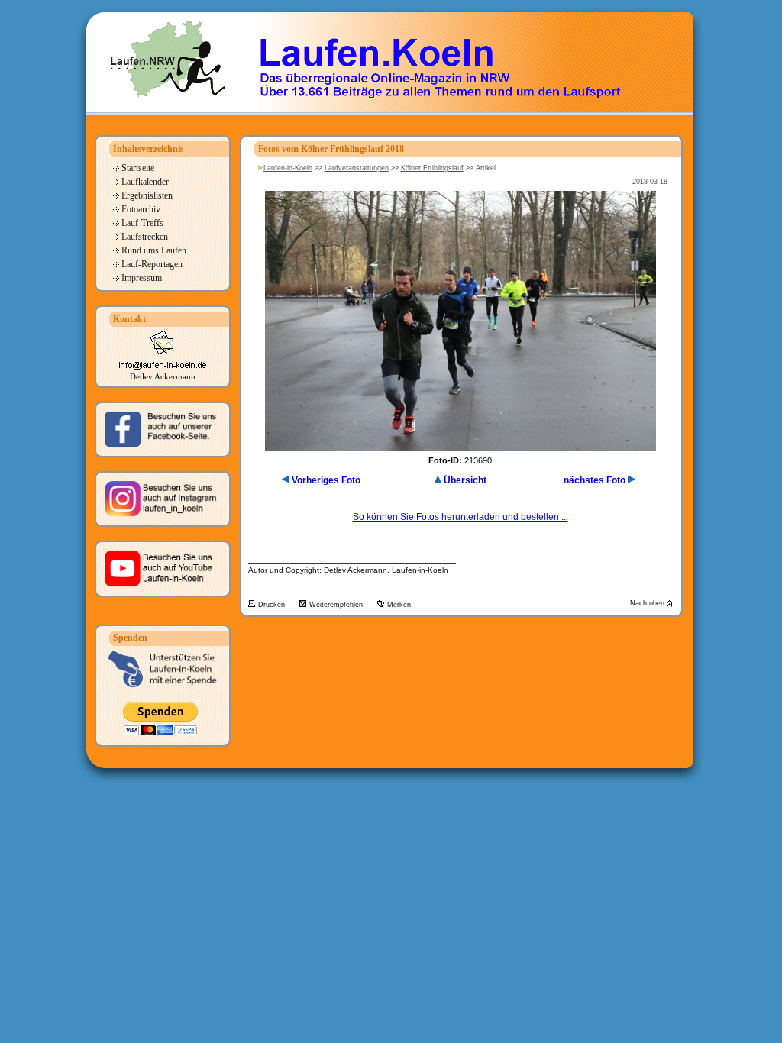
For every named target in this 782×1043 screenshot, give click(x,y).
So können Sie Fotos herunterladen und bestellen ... (460, 517)
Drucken (272, 605)
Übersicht (465, 480)
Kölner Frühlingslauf (432, 168)
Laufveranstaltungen (357, 168)
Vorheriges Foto (326, 480)
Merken (399, 605)
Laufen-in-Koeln (287, 168)
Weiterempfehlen (337, 605)
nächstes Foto (594, 480)
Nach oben (648, 603)
